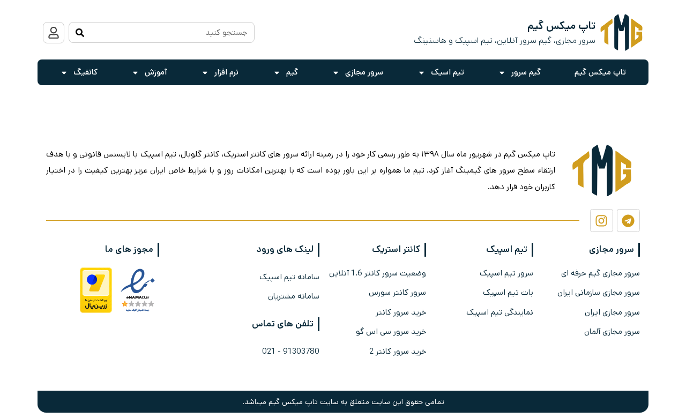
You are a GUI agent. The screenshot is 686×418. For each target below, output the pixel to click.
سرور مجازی (364, 72)
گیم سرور (526, 72)
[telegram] (628, 220)
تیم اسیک (447, 72)
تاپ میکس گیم (600, 72)
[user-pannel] (53, 33)
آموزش (156, 72)
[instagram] (601, 220)
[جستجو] (79, 32)
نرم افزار (226, 72)
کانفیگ (85, 72)
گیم (292, 72)
